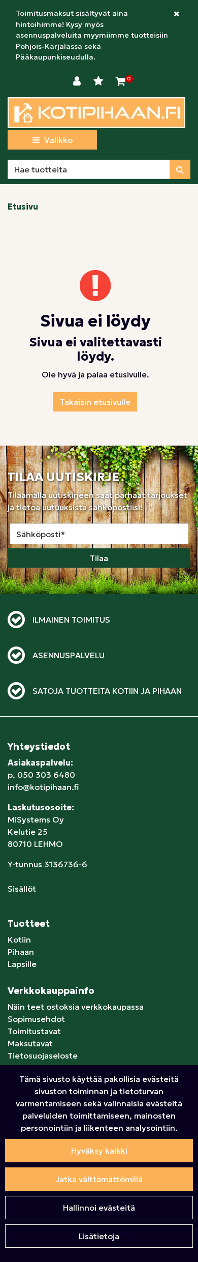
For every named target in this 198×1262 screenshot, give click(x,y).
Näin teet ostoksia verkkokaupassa (76, 1007)
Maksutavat (30, 1043)
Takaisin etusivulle (95, 402)
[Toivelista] (99, 81)
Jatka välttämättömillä (99, 1179)
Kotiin (19, 939)
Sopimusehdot (36, 1019)
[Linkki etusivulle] (96, 112)
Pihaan (21, 952)
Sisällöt (22, 889)
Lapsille (22, 964)
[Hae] (180, 169)
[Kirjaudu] (78, 81)
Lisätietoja (99, 1236)
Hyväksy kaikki (99, 1151)
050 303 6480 (46, 775)
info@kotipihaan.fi (43, 787)
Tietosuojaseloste (43, 1055)
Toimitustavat (34, 1031)
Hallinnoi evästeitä (99, 1207)
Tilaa (99, 558)
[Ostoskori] (120, 81)
